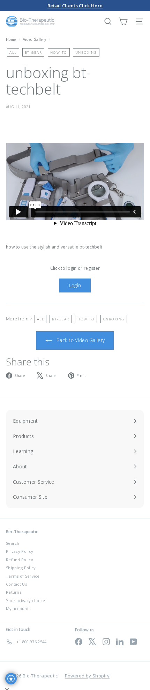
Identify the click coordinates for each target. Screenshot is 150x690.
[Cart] (123, 21)
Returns (13, 592)
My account (17, 608)
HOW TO (58, 52)
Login (75, 285)
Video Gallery (34, 39)
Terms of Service (23, 576)
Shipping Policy (21, 567)
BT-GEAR (33, 52)
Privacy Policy (19, 551)
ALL (13, 52)
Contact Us (16, 584)
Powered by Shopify (87, 676)
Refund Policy (19, 559)
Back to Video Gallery (80, 340)
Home (11, 39)
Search (13, 543)
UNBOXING (86, 52)
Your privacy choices (26, 600)
